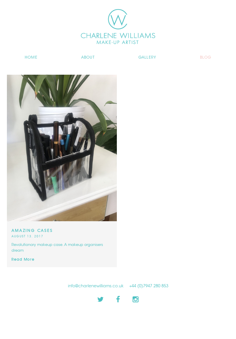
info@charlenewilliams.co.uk (95, 286)
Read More (23, 259)
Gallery (147, 57)
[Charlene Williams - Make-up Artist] (118, 3)
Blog (205, 57)
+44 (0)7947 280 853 (148, 286)
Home (31, 57)
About (88, 57)
